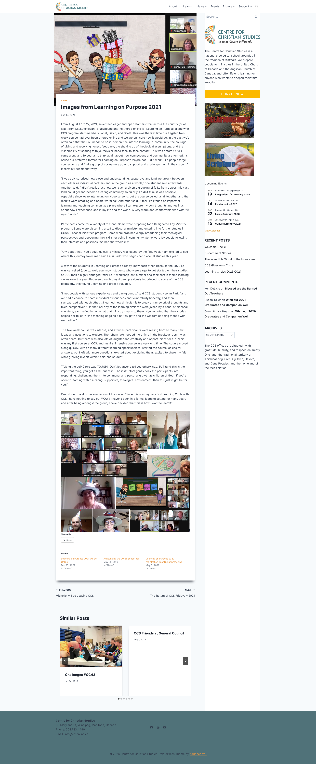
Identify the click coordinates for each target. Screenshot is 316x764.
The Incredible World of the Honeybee (230, 259)
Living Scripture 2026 (227, 214)
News (64, 100)
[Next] (185, 661)
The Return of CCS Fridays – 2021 (172, 593)
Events (215, 6)
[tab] (118, 699)
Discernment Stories (218, 253)
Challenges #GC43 (80, 675)
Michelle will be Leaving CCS (75, 593)
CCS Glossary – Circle (219, 265)
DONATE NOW (232, 94)
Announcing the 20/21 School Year (122, 558)
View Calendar (212, 230)
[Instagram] (158, 727)
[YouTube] (164, 727)
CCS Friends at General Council (159, 633)
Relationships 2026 (226, 204)
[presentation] (91, 646)
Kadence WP (198, 754)
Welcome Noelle (215, 247)
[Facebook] (151, 727)
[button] (257, 6)
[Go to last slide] (65, 661)
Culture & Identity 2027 (228, 223)
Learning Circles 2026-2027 (223, 271)
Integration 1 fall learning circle (232, 194)
